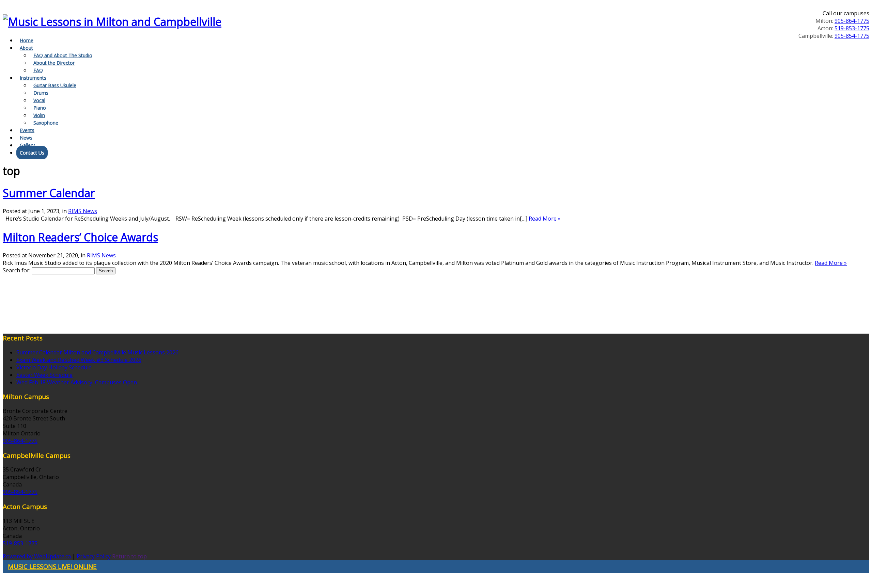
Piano (39, 108)
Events (27, 130)
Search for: (16, 270)
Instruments (33, 78)
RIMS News (82, 211)
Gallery (27, 145)
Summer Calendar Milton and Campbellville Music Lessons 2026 (97, 352)
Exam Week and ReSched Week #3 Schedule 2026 (78, 360)
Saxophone (45, 122)
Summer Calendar (49, 193)
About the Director (54, 63)
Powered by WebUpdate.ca (37, 556)
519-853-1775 (852, 28)
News (26, 137)
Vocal (39, 100)
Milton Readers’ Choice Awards (80, 237)
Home (26, 40)
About (26, 48)
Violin (39, 115)
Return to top (129, 556)
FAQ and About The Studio (62, 55)
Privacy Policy (94, 556)
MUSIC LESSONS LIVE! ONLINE (52, 566)
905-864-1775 (852, 21)
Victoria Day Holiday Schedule (54, 367)
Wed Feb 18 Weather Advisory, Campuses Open (76, 382)
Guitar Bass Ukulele (54, 85)
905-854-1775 (852, 35)
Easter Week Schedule (44, 375)
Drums (40, 93)
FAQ (38, 70)
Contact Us (32, 152)
